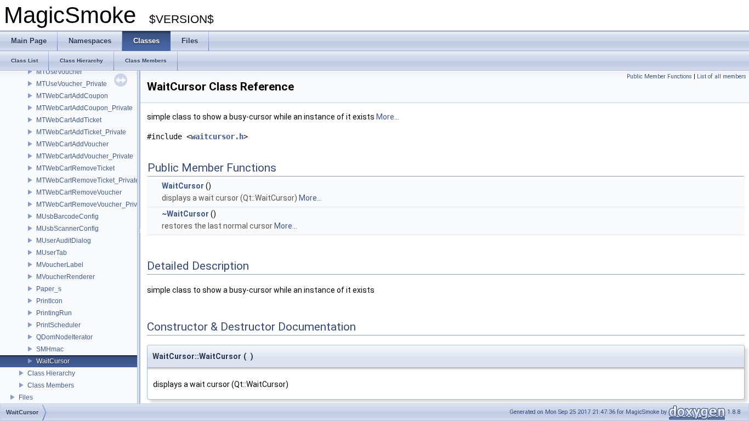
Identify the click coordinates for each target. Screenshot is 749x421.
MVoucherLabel (59, 265)
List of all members (721, 76)
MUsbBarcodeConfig (67, 216)
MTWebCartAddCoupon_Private (84, 108)
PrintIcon (49, 301)
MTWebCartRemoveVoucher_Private (91, 204)
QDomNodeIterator (64, 337)
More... (387, 116)
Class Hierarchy (51, 373)
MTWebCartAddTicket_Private (81, 132)
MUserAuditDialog (63, 240)
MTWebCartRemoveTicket (75, 168)
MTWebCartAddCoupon (72, 96)
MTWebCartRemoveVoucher (79, 192)
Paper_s (48, 289)
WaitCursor (53, 361)
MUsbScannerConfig (67, 228)
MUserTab (51, 253)
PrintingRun (54, 313)
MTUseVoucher (59, 72)
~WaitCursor (185, 213)
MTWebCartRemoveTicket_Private (87, 180)
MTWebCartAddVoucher (72, 144)
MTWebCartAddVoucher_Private (84, 156)
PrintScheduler (58, 325)
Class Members (50, 385)
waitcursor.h (217, 136)
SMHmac (50, 349)
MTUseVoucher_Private (71, 84)
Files (26, 397)
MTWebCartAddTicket (68, 120)
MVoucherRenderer (65, 277)
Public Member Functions (659, 76)
